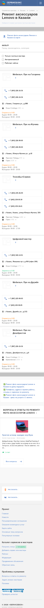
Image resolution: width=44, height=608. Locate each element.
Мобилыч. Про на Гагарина (26, 74)
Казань (22, 10)
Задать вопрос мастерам (12, 580)
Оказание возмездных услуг (13, 525)
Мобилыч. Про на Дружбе (26, 282)
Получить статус (8, 547)
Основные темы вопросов (12, 532)
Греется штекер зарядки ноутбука (17, 435)
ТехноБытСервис (22, 177)
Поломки (5, 583)
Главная (5, 514)
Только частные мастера (15, 56)
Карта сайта (7, 528)
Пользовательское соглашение (14, 521)
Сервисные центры (9, 10)
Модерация (6, 558)
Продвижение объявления (12, 561)
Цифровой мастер (22, 239)
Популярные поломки (10, 536)
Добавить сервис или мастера (14, 550)
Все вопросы (11, 461)
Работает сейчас (12, 63)
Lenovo (32, 10)
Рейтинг (5, 554)
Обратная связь (8, 565)
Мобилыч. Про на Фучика (25, 124)
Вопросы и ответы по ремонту (14, 576)
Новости (5, 517)
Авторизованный (12, 59)
